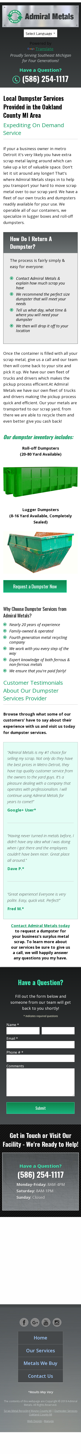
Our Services (40, 1350)
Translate (44, 48)
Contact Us (40, 1376)
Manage (49, 1421)
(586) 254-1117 (45, 78)
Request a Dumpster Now (35, 586)
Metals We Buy (40, 1363)
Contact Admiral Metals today (40, 925)
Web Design (34, 1421)
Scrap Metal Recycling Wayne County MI (28, 1411)
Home (40, 1338)
